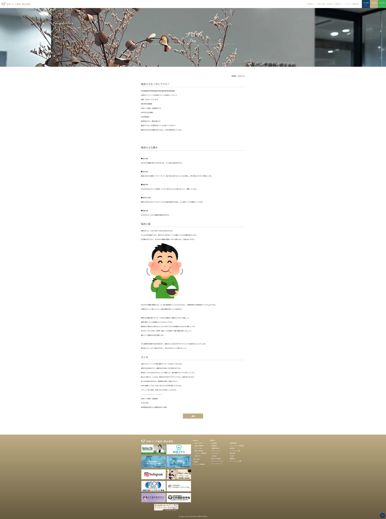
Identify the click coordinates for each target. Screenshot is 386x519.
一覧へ (193, 416)
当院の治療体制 (199, 446)
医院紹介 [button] (310, 4)
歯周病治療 (233, 443)
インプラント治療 (235, 451)
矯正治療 (232, 453)
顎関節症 (232, 458)
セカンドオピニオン (217, 464)
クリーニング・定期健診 (237, 446)
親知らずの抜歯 (216, 458)
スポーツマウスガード (217, 461)
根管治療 (214, 446)
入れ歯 (232, 456)
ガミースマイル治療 (235, 461)
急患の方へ (198, 456)
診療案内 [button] (338, 4)
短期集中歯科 (215, 448)
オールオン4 (215, 453)
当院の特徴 (321, 4)
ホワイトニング (215, 451)
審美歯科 (232, 448)
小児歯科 (214, 456)
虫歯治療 (214, 443)
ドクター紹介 (198, 448)
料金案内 (329, 4)
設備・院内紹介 (199, 451)
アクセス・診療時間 (351, 4)
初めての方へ (198, 443)
